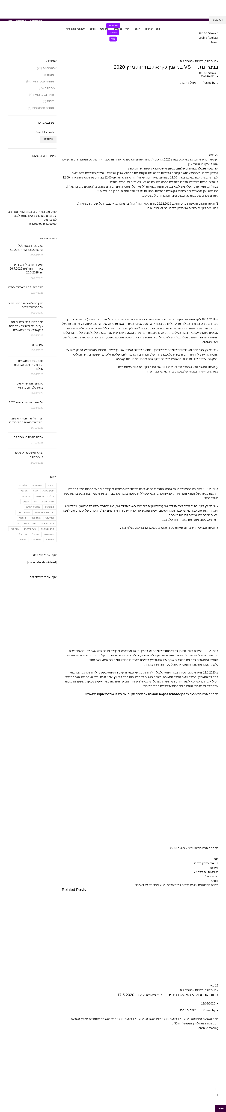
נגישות (220, 1108)
